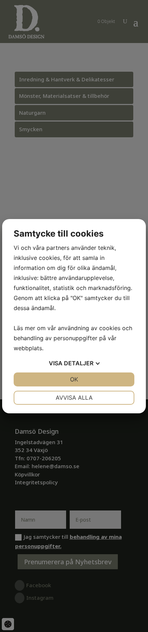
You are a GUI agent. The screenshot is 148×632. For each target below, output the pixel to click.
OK (74, 379)
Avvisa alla (74, 397)
